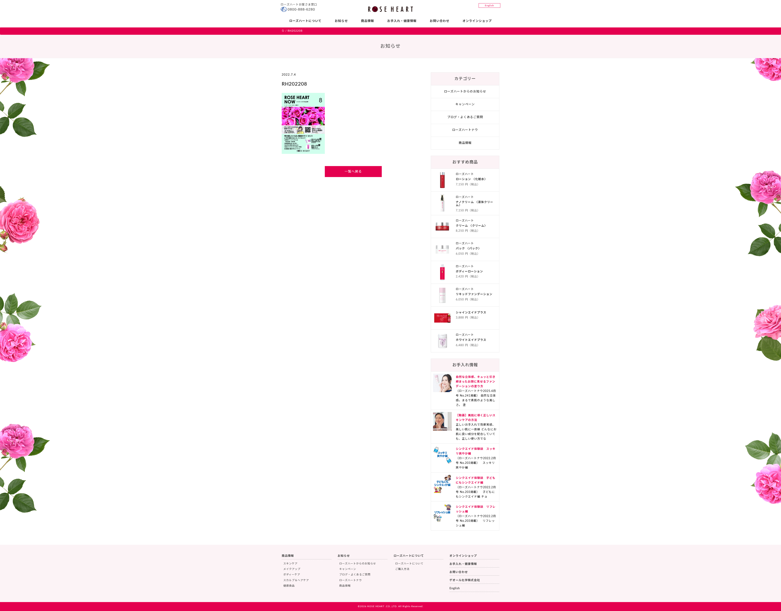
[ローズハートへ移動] (283, 31)
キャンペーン (465, 104)
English (489, 5)
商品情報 (367, 21)
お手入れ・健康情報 (402, 21)
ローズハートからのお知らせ (465, 91)
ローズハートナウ (465, 130)
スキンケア (290, 563)
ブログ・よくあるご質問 (465, 117)
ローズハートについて (305, 21)
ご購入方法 (402, 569)
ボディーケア (291, 574)
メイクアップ (291, 569)
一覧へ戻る (353, 171)
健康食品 (289, 586)
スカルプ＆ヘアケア (296, 580)
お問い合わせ (439, 21)
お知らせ (341, 21)
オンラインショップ (477, 21)
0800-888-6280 (301, 9)
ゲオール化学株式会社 (464, 580)
